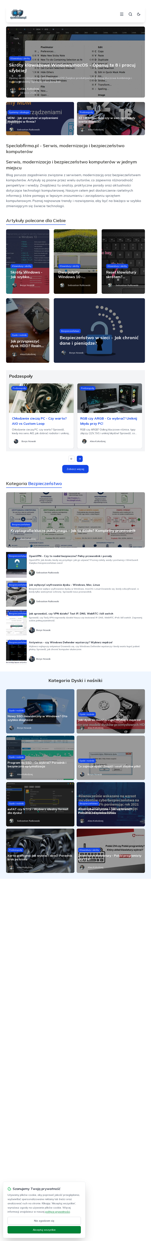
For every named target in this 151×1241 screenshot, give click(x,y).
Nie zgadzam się (44, 1220)
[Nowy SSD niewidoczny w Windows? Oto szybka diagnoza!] (40, 711)
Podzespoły (86, 112)
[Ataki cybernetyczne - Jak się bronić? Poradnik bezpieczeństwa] (111, 804)
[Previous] (71, 459)
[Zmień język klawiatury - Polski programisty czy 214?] (111, 851)
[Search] (130, 14)
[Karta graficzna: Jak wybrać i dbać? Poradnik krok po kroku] (40, 851)
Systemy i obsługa (19, 112)
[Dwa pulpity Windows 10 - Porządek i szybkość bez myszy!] (75, 261)
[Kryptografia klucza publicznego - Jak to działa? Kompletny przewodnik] (75, 520)
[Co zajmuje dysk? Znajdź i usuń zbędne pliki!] (111, 758)
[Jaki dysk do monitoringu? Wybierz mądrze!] (111, 711)
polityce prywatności (57, 1211)
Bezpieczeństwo (70, 331)
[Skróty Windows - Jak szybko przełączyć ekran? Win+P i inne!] (27, 261)
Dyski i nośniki (19, 335)
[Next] (80, 459)
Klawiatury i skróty (20, 58)
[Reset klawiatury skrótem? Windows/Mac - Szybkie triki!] (123, 261)
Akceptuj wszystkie (44, 1229)
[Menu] (121, 14)
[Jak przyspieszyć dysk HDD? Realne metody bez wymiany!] (27, 330)
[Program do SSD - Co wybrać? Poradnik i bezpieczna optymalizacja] (40, 758)
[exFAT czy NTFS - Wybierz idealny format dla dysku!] (40, 804)
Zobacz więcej (75, 469)
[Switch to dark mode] (138, 14)
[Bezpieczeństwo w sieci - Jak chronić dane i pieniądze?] (99, 330)
